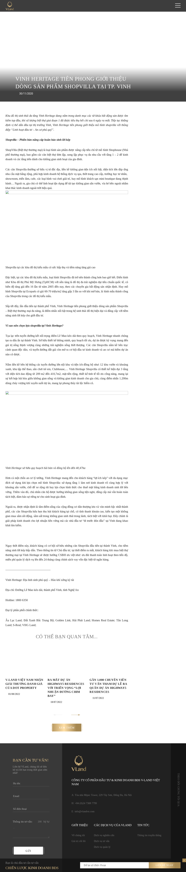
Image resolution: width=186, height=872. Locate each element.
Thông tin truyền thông (149, 835)
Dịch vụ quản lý (102, 847)
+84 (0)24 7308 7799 (86, 803)
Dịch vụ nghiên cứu (104, 835)
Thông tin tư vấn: (22, 821)
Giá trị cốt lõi (79, 841)
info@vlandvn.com (84, 811)
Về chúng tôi (78, 835)
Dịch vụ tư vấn (101, 841)
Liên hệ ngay (164, 865)
